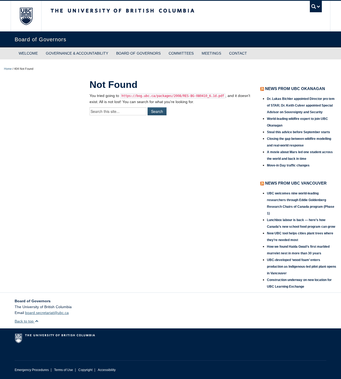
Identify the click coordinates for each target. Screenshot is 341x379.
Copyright (85, 370)
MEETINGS (211, 53)
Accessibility (107, 370)
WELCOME (28, 53)
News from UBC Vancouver (296, 183)
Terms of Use (63, 370)
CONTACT (238, 53)
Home (8, 68)
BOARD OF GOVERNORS (138, 53)
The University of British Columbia (26, 16)
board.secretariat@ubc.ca (47, 313)
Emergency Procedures (32, 370)
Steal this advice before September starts (298, 132)
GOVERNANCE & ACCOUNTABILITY (77, 53)
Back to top (25, 321)
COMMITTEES (181, 53)
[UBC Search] (316, 6)
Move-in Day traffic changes (288, 165)
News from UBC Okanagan (295, 88)
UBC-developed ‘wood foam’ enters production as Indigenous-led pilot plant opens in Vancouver (301, 266)
